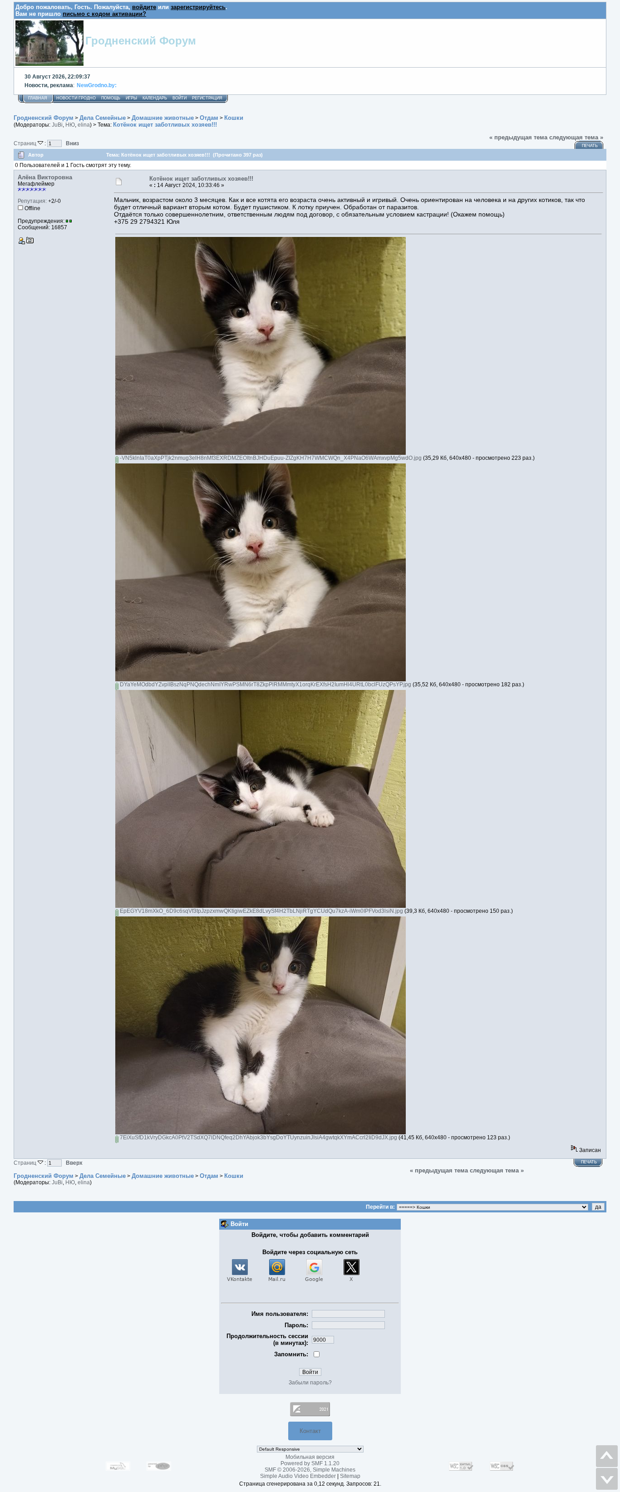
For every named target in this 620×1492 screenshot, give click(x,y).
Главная (37, 98)
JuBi (57, 125)
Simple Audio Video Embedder (298, 1476)
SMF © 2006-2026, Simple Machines (310, 1470)
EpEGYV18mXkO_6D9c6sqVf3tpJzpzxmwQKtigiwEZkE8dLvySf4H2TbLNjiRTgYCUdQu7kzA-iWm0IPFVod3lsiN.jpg (260, 911)
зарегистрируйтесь (198, 7)
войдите (144, 7)
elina (84, 125)
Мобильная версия (310, 1457)
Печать (590, 145)
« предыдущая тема (518, 137)
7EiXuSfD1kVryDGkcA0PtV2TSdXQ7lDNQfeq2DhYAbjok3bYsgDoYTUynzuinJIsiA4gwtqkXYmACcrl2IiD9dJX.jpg (257, 1137)
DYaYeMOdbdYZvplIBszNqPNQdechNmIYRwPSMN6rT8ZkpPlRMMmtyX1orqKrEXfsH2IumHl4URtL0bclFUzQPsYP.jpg (264, 684)
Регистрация (207, 98)
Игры (131, 98)
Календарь (155, 98)
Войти (179, 98)
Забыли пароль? (310, 1382)
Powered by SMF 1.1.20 (310, 1463)
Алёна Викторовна (45, 177)
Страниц (26, 143)
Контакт (310, 1431)
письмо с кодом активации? (104, 13)
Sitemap (350, 1476)
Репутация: (32, 201)
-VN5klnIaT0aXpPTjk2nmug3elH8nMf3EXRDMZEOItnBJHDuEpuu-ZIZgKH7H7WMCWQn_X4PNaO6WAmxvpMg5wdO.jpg (270, 458)
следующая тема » (576, 137)
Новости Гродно (76, 98)
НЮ (70, 125)
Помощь (110, 98)
